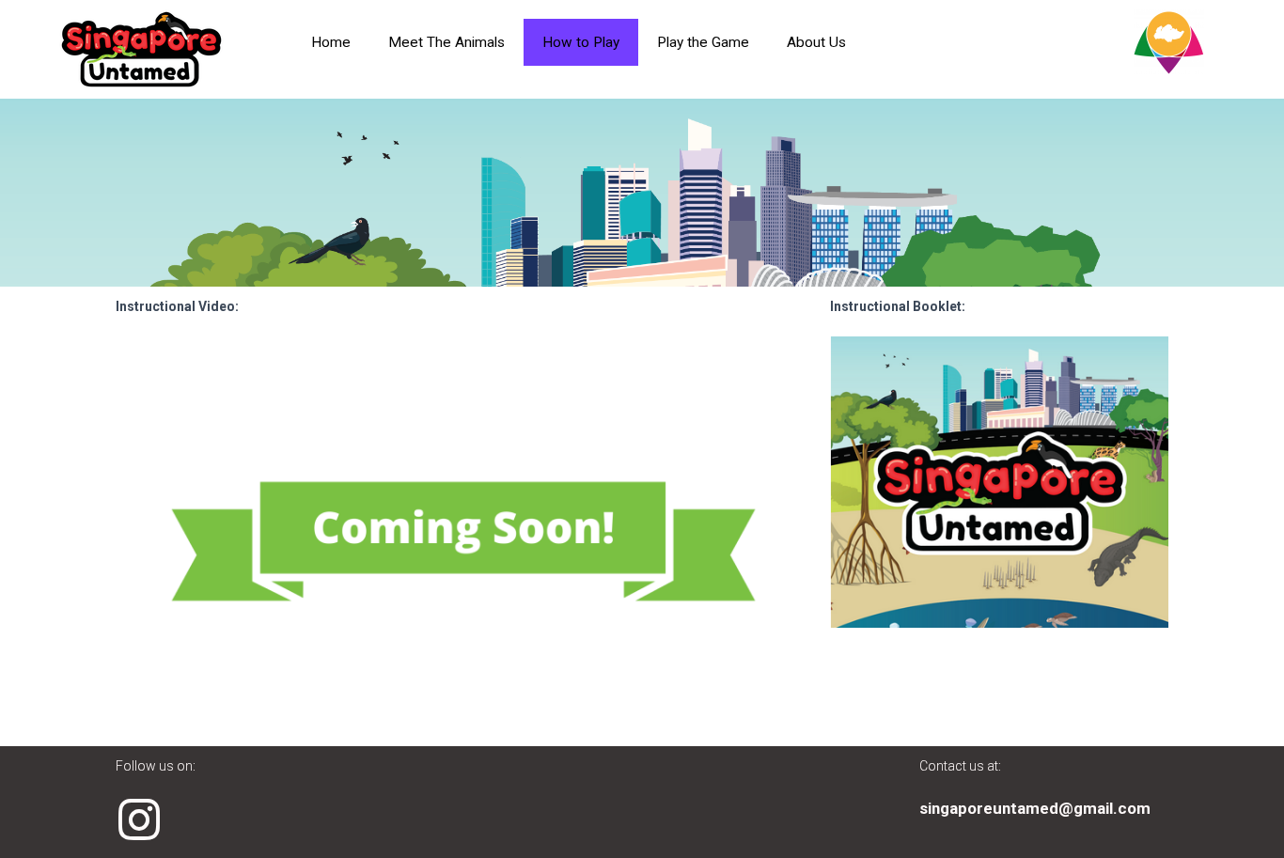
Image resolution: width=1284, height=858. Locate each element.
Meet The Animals (446, 42)
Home (331, 42)
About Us (816, 42)
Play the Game (703, 42)
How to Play (580, 42)
